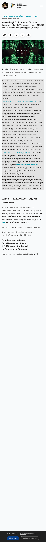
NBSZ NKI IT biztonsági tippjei (16, 152)
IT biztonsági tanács (13, 16)
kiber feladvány (10, 18)
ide (3, 222)
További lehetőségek (30, 538)
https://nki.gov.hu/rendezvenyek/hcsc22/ (21, 101)
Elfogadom (13, 538)
